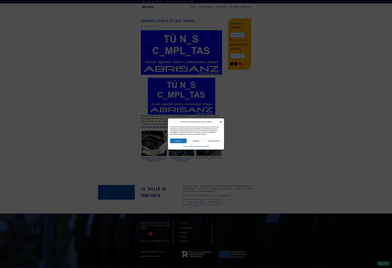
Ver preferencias (214, 141)
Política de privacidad (195, 146)
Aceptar (178, 141)
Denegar (196, 141)
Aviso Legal (205, 146)
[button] (221, 122)
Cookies (185, 146)
